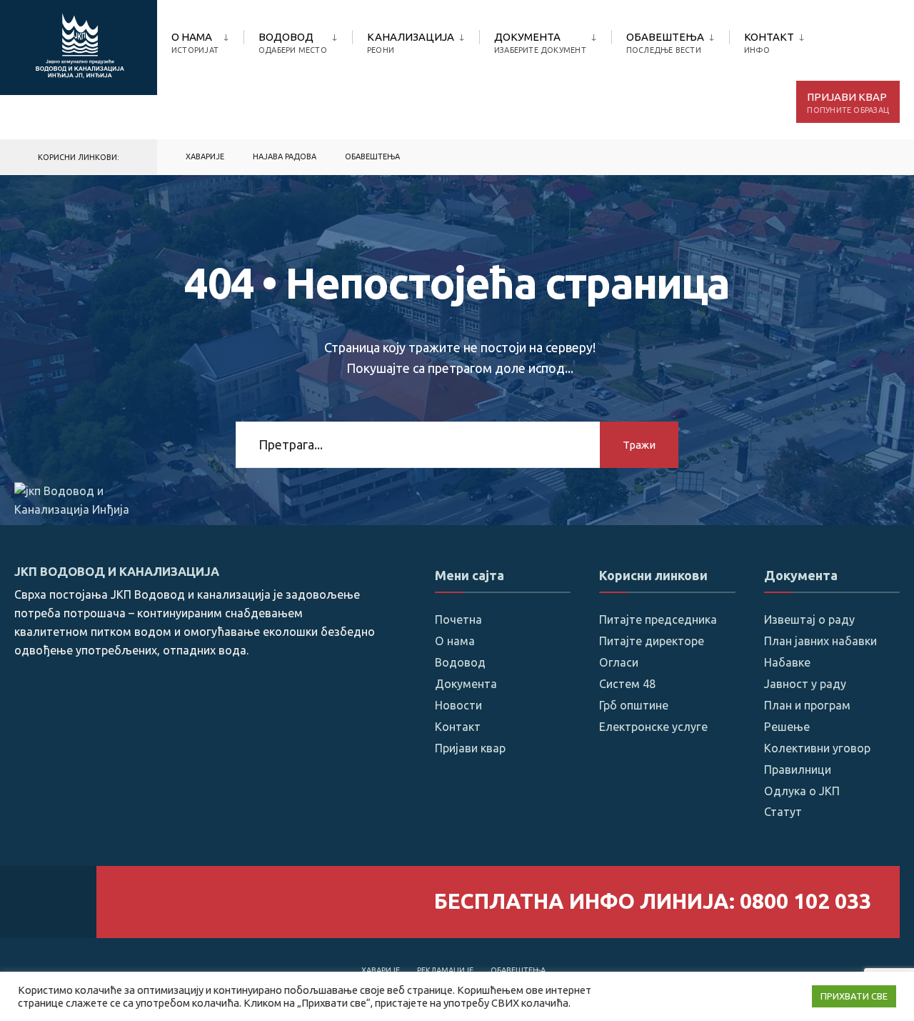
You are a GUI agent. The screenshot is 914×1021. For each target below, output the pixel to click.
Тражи (639, 445)
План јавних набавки (820, 640)
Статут (783, 811)
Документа (540, 42)
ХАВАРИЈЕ (205, 156)
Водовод (292, 42)
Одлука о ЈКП (802, 791)
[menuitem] (207, 40)
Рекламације (445, 970)
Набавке (787, 662)
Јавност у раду (805, 683)
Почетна (458, 619)
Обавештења (665, 42)
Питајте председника (658, 619)
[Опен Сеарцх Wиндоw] (880, 157)
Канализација (410, 42)
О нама (195, 42)
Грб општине (633, 705)
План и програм (807, 705)
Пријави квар (848, 102)
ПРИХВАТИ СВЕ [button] (854, 996)
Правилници (797, 769)
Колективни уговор (817, 748)
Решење (787, 726)
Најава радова (284, 156)
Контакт (769, 42)
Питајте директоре (651, 640)
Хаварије (380, 970)
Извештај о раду (809, 619)
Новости (458, 705)
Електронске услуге (653, 726)
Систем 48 (627, 683)
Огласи (618, 662)
